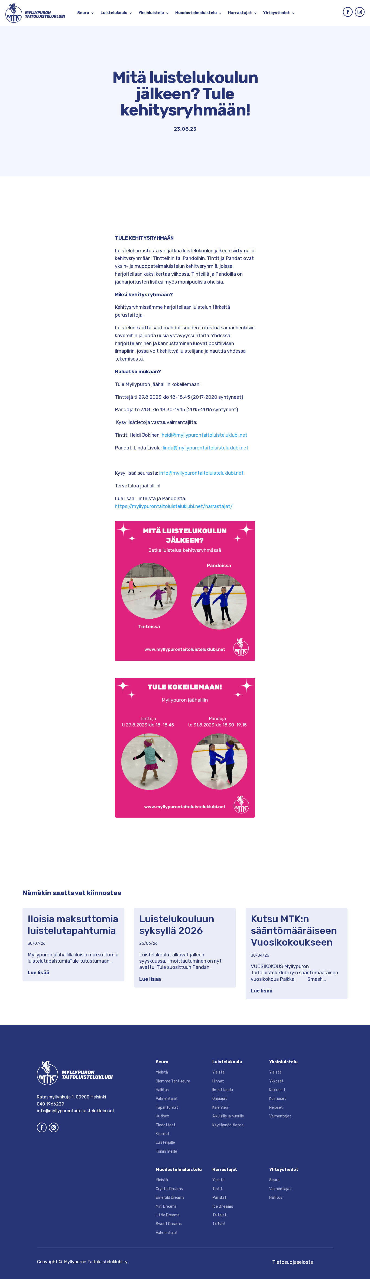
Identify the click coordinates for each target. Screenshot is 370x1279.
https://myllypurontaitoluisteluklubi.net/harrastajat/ (174, 506)
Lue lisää (38, 973)
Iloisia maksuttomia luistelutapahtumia (73, 924)
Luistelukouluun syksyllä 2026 (176, 924)
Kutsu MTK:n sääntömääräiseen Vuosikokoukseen (294, 930)
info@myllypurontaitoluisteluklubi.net (201, 473)
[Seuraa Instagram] (360, 12)
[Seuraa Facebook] (348, 12)
